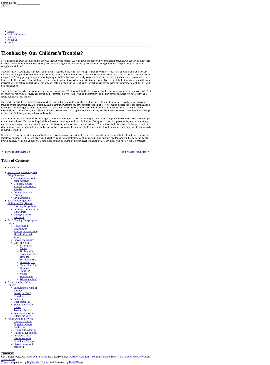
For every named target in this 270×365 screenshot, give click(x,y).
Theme (4, 362)
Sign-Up (12, 37)
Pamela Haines (43, 356)
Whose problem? (28, 279)
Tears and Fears (21, 310)
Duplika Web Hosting (38, 362)
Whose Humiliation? (26, 275)
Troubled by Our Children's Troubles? (28, 268)
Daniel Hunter (76, 362)
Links (10, 42)
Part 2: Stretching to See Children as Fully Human (20, 202)
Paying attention (22, 197)
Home (11, 31)
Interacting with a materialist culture (22, 337)
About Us (12, 39)
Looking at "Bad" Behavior (22, 295)
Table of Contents (16, 34)
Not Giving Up (27, 262)
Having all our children (25, 332)
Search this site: (9, 2)
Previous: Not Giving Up (17, 151)
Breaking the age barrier (26, 206)
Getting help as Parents (25, 330)
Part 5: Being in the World (20, 318)
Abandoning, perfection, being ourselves (26, 179)
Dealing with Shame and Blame (29, 252)
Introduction (14, 167)
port (11, 362)
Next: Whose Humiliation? (134, 151)
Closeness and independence (21, 227)
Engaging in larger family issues (23, 325)
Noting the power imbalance (22, 216)
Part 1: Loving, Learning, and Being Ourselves (22, 174)
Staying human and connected (23, 345)
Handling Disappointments (28, 258)
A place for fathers (23, 321)
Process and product (24, 240)
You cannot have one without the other (24, 314)
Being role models (23, 183)
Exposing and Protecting (26, 231)
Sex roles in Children (24, 341)
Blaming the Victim (26, 247)
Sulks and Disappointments (22, 300)
